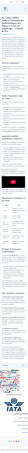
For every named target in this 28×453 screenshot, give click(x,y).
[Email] (17, 2)
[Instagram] (20, 2)
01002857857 (24, 432)
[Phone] (11, 2)
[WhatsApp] (14, 2)
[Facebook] (23, 2)
